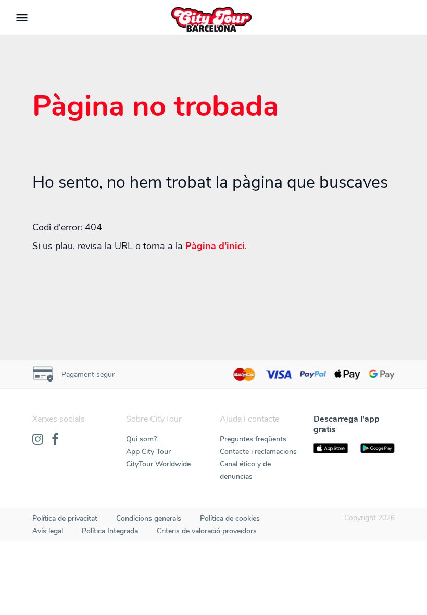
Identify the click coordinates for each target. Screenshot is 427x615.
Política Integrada (110, 531)
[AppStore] (330, 448)
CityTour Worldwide (158, 464)
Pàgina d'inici (215, 246)
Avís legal (47, 531)
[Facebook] (55, 440)
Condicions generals (148, 518)
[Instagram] (37, 440)
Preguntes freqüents (253, 439)
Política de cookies (230, 518)
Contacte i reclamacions (258, 452)
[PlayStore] (377, 448)
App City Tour (148, 452)
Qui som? (141, 439)
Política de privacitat (64, 518)
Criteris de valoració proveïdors (207, 531)
